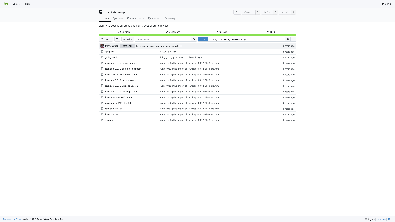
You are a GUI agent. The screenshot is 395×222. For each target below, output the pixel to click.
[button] (117, 39)
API (389, 219)
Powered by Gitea (12, 219)
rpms (107, 12)
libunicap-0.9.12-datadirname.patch (123, 68)
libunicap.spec (112, 114)
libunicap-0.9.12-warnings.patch (121, 91)
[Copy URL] (288, 39)
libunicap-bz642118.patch (118, 103)
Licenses (381, 219)
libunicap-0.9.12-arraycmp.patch (121, 63)
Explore (17, 3)
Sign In (388, 3)
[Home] (6, 4)
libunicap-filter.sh (113, 108)
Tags (223, 32)
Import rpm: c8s (168, 51)
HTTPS (203, 39)
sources (109, 120)
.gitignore (109, 51)
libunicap (118, 12)
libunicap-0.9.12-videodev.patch (121, 85)
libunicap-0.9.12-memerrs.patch (121, 80)
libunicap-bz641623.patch (118, 97)
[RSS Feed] (237, 12)
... (180, 46)
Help (27, 3)
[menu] (293, 39)
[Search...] (194, 39)
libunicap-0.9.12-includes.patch (121, 74)
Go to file (127, 39)
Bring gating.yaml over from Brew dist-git (157, 46)
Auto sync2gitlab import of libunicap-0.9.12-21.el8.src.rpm (189, 63)
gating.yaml (111, 57)
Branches (174, 32)
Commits (125, 32)
